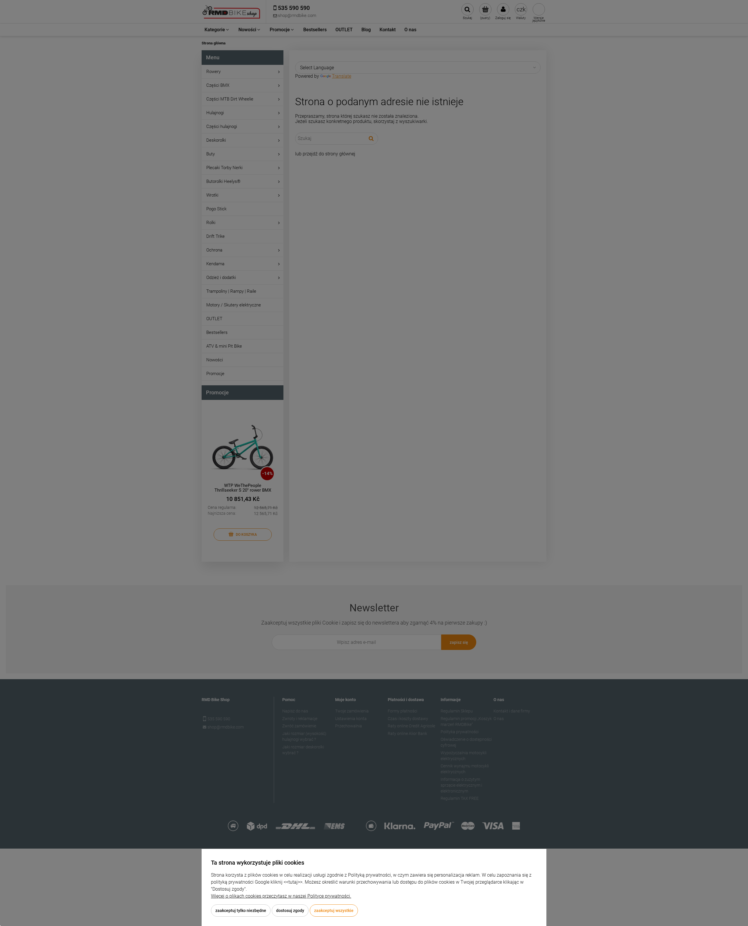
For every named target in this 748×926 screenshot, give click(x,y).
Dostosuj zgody (290, 910)
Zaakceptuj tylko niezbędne (240, 910)
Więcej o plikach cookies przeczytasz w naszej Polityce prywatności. (281, 896)
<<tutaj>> (293, 882)
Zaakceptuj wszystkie (334, 910)
